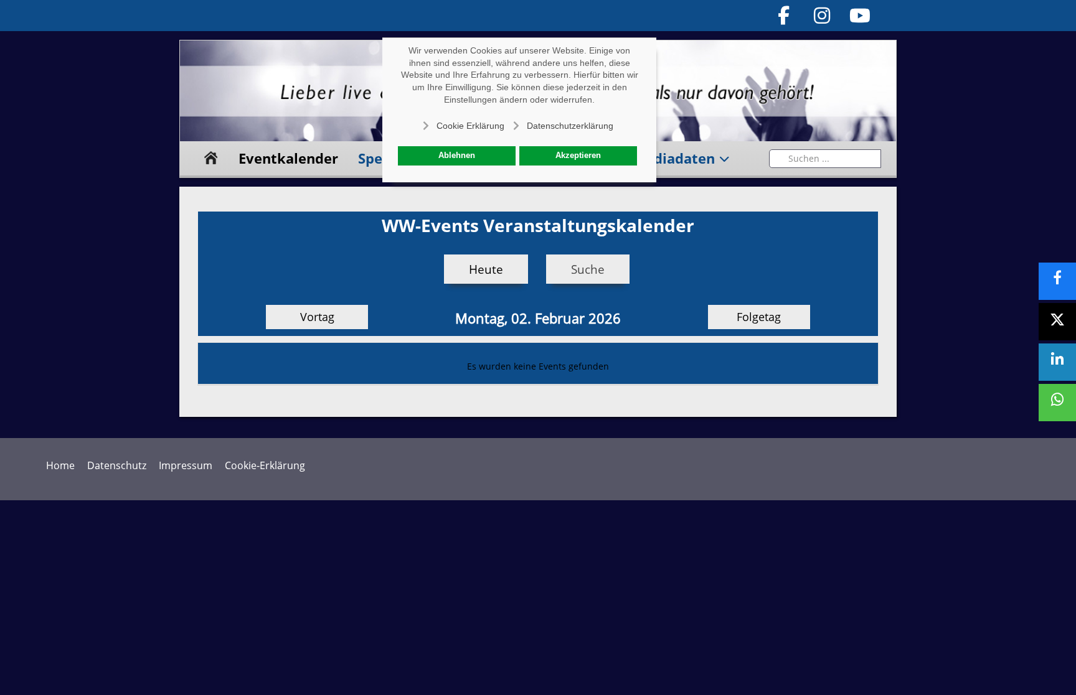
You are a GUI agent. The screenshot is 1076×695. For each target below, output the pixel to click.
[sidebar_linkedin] (1057, 362)
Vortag (317, 316)
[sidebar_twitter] (1057, 321)
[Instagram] (822, 15)
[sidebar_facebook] (1057, 281)
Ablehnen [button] (456, 155)
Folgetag (759, 316)
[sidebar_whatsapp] (1057, 402)
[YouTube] (860, 15)
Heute (486, 269)
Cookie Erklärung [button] (470, 126)
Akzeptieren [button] (578, 155)
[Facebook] (784, 15)
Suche (588, 269)
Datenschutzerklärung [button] (570, 126)
